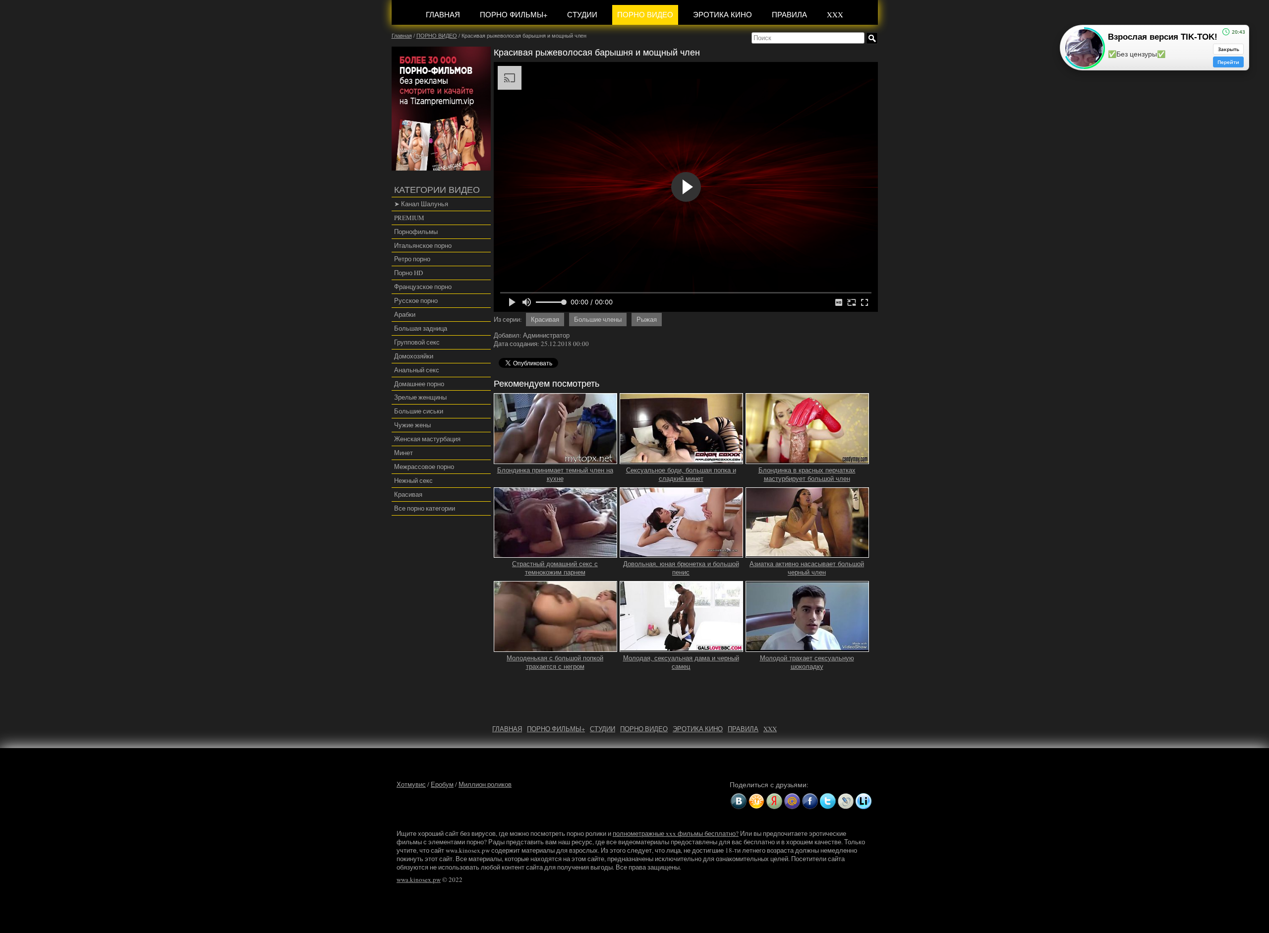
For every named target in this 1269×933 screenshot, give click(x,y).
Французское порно (423, 286)
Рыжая (646, 319)
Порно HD (408, 272)
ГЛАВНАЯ (443, 14)
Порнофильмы (416, 231)
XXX (835, 14)
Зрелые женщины (420, 397)
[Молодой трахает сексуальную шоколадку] (807, 647)
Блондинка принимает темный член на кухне (555, 474)
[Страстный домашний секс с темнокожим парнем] (556, 553)
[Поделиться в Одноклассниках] (756, 801)
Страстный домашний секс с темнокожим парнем (555, 568)
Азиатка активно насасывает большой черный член (807, 568)
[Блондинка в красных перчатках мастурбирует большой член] (807, 459)
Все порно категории (424, 508)
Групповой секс (417, 342)
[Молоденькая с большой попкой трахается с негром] (556, 647)
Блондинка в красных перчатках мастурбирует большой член (807, 474)
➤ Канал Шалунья (421, 203)
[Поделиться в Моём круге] (774, 801)
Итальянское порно (423, 245)
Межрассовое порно (424, 466)
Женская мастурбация (427, 438)
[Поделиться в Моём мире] (792, 801)
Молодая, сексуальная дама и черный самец (681, 662)
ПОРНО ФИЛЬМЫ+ (513, 14)
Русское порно (416, 300)
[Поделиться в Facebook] (810, 801)
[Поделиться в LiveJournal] (846, 801)
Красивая (408, 494)
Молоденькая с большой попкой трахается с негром (555, 662)
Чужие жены (412, 424)
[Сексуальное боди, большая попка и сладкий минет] (682, 459)
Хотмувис (411, 784)
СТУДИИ (582, 14)
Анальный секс (416, 369)
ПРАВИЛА (789, 14)
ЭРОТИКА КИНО (722, 14)
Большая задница (420, 328)
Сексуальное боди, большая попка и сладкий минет (681, 474)
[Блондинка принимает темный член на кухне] (556, 459)
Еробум (442, 784)
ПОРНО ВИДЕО (645, 14)
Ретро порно (412, 258)
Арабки (404, 314)
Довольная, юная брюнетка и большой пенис (681, 568)
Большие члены (598, 319)
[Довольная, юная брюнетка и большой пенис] (682, 553)
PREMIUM (409, 217)
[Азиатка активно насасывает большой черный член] (807, 553)
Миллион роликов (485, 784)
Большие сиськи (418, 411)
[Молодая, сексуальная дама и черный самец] (682, 647)
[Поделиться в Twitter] (828, 801)
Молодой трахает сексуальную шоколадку (807, 662)
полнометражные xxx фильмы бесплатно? (676, 833)
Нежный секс (413, 480)
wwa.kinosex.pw (419, 879)
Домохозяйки (413, 355)
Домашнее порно (419, 383)
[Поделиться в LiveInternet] (863, 801)
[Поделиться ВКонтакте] (739, 801)
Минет (403, 452)
